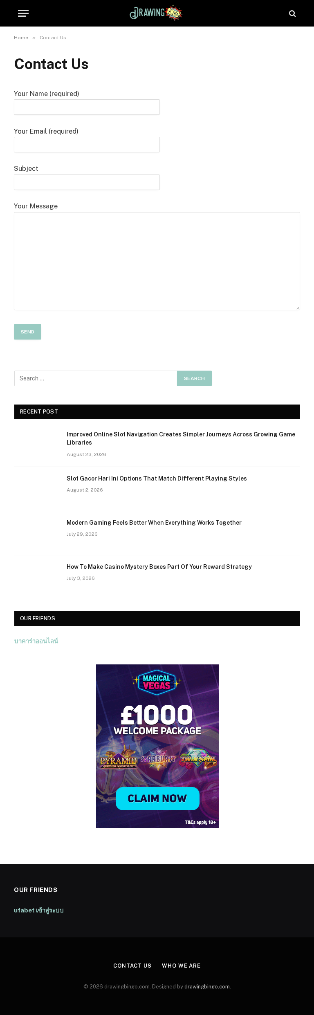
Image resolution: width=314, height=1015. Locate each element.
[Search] (291, 13)
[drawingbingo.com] (157, 13)
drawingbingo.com (207, 987)
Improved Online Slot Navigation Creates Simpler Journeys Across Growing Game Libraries (181, 438)
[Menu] (23, 13)
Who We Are (181, 966)
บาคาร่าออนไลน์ (36, 640)
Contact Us (132, 966)
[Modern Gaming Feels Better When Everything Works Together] (36, 533)
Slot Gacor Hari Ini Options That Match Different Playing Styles (157, 478)
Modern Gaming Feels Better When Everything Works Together (154, 522)
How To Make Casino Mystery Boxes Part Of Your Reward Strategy (159, 566)
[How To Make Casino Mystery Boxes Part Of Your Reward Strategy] (36, 577)
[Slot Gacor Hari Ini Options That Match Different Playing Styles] (36, 489)
